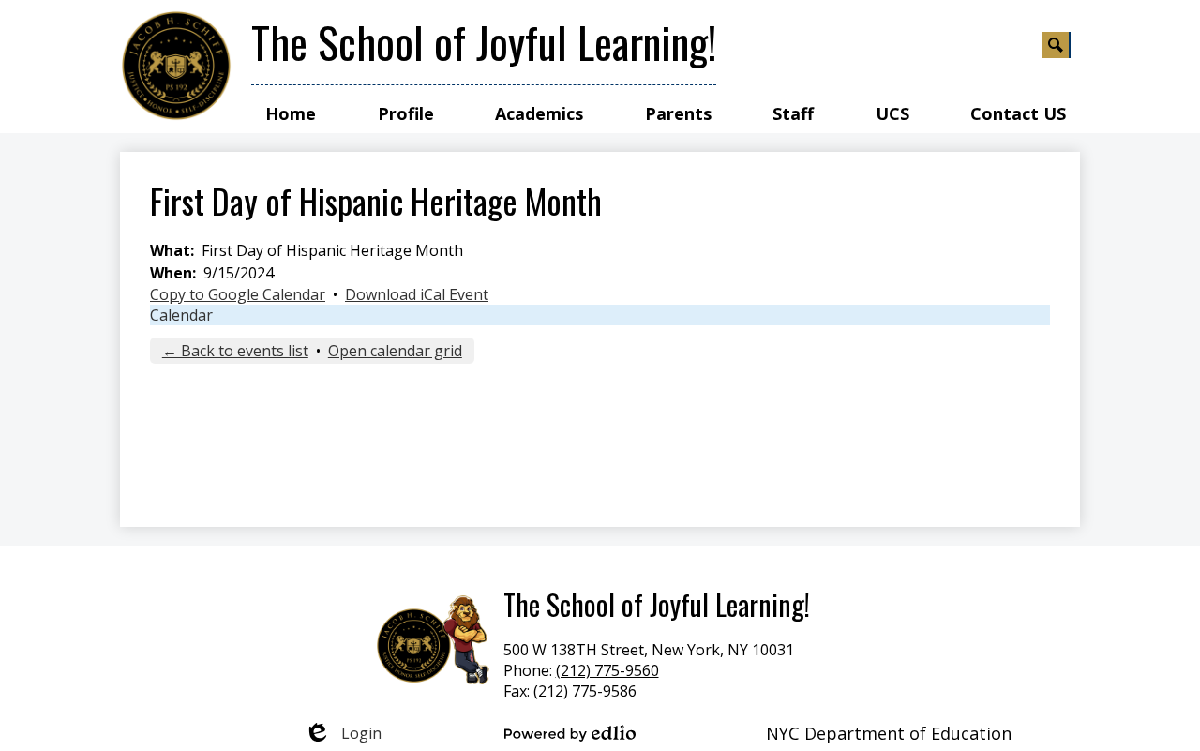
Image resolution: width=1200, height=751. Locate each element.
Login (343, 733)
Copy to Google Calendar (237, 294)
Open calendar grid (395, 350)
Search (1056, 45)
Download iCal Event (416, 294)
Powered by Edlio (570, 733)
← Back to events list (235, 350)
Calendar (181, 315)
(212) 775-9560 (607, 670)
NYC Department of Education (889, 733)
